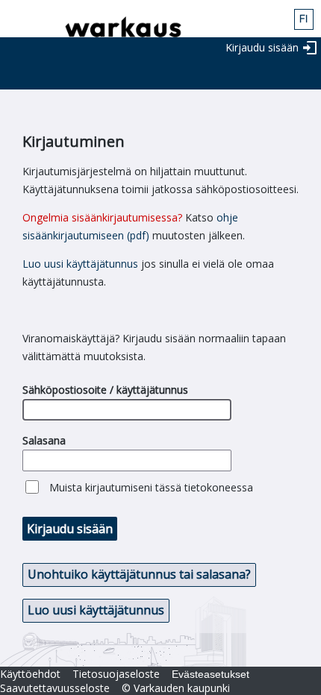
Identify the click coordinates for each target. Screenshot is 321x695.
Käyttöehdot (30, 674)
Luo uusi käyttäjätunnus (80, 264)
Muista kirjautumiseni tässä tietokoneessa (151, 487)
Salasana (44, 440)
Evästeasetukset (210, 674)
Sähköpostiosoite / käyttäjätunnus (105, 390)
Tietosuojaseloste (116, 674)
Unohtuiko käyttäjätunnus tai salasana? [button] (139, 574)
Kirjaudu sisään (262, 47)
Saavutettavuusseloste (55, 688)
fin (304, 19)
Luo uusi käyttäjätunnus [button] (96, 610)
